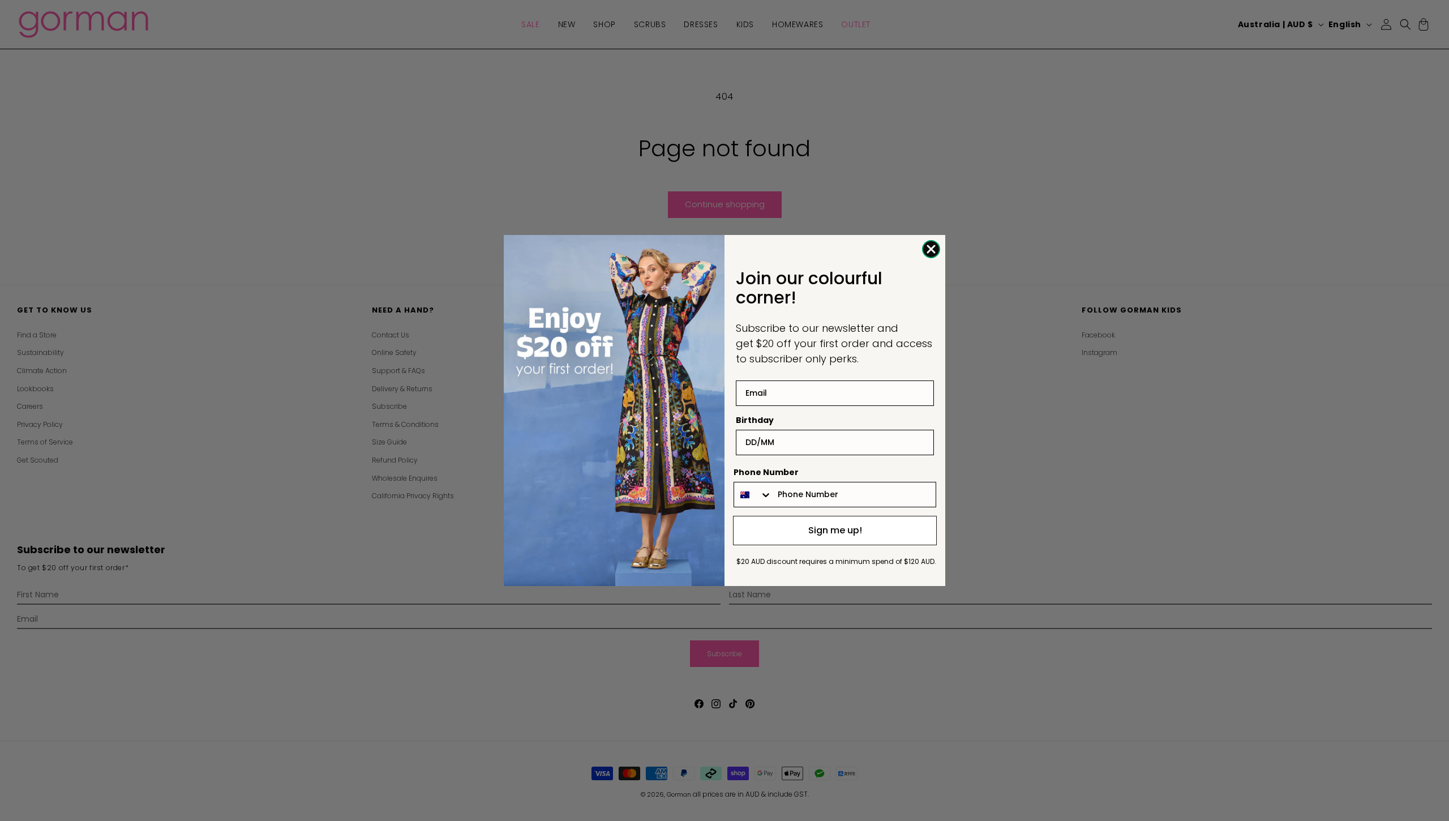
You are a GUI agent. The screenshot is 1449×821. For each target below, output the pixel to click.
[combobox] (753, 494)
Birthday (755, 420)
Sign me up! (835, 530)
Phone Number (766, 472)
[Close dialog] (931, 249)
